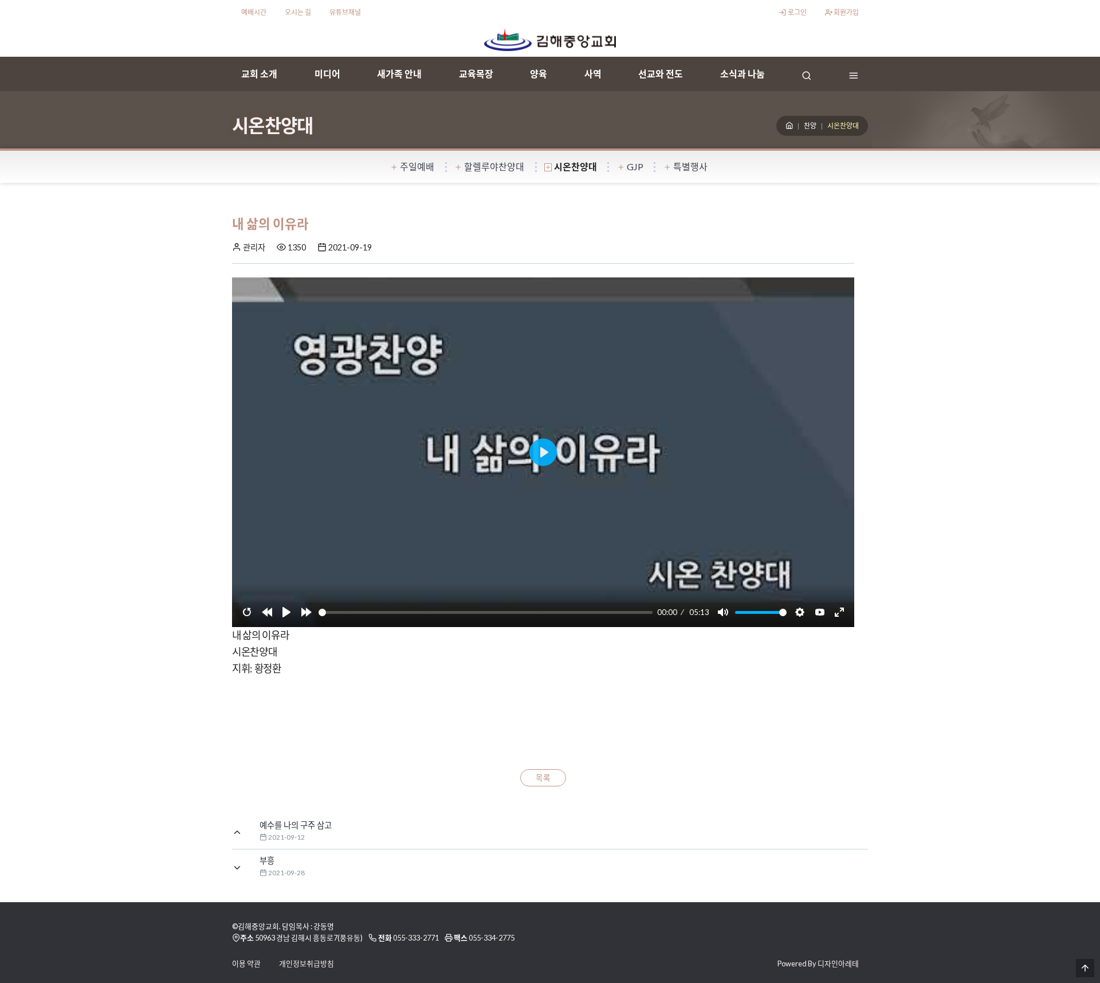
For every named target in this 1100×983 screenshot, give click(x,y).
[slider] (486, 612)
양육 (538, 73)
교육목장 (476, 73)
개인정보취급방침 (306, 963)
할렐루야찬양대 (494, 166)
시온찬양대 (575, 166)
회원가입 (845, 12)
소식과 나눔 (742, 73)
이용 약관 (246, 963)
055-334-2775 (491, 937)
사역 (593, 73)
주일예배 (417, 166)
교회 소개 (259, 73)
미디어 (327, 73)
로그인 (797, 12)
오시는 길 (298, 12)
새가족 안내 (399, 73)
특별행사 (690, 166)
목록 (543, 777)
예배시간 (253, 12)
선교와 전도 (660, 73)
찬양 (810, 126)
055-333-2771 (416, 937)
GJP (635, 166)
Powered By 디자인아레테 (818, 963)
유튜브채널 (345, 12)
